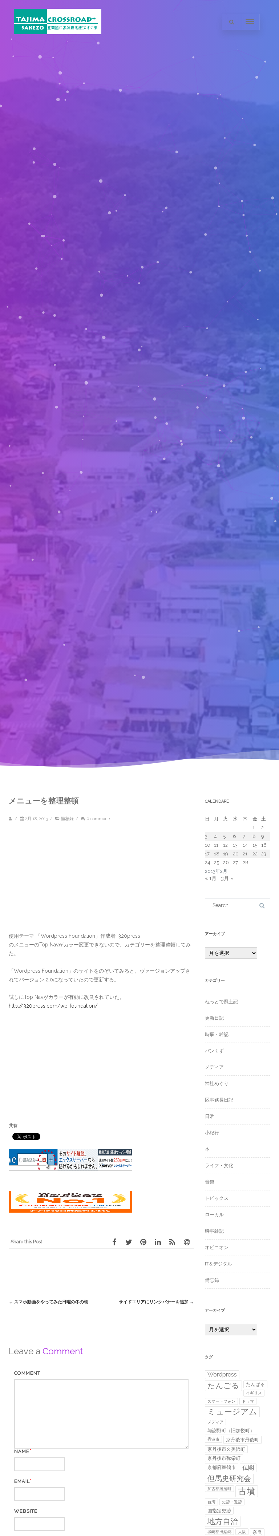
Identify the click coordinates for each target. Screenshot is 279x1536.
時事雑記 (214, 1231)
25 (216, 862)
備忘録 (67, 818)
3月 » (227, 878)
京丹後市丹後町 (242, 1439)
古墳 (246, 1491)
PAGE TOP (265, 1481)
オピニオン (217, 1247)
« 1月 (211, 878)
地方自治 (222, 1521)
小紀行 (212, 1132)
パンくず (214, 1050)
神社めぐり (217, 1083)
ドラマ (248, 1401)
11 (216, 845)
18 (216, 853)
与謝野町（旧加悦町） (231, 1430)
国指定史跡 (219, 1510)
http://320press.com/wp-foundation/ (53, 1006)
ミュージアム (232, 1411)
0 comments (98, 818)
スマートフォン (221, 1401)
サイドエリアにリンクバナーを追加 (156, 1301)
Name (21, 1451)
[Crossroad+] (57, 41)
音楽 (209, 1182)
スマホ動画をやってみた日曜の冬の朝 (48, 1301)
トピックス (217, 1198)
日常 (209, 1116)
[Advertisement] (70, 881)
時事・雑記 (217, 1034)
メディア (214, 1067)
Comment (27, 1373)
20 (236, 853)
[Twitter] (128, 1241)
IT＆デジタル (218, 1264)
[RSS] (172, 1241)
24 (207, 862)
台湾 (211, 1502)
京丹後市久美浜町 (226, 1449)
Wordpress (222, 1374)
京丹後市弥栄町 (223, 1458)
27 (235, 862)
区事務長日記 (219, 1100)
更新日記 (214, 1018)
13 (235, 845)
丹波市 (213, 1439)
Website (25, 1511)
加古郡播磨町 (219, 1488)
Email (22, 1481)
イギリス (254, 1393)
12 (225, 845)
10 (207, 845)
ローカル (214, 1214)
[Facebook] (114, 1241)
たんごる (223, 1385)
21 (245, 853)
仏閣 (248, 1467)
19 (225, 853)
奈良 (257, 1532)
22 (255, 853)
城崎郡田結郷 (219, 1531)
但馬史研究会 (229, 1478)
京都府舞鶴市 (221, 1467)
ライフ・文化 (219, 1165)
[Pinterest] (143, 1241)
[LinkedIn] (157, 1241)
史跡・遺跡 (232, 1502)
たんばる (255, 1384)
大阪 (242, 1531)
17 (207, 853)
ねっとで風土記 (221, 1001)
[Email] (186, 1241)
